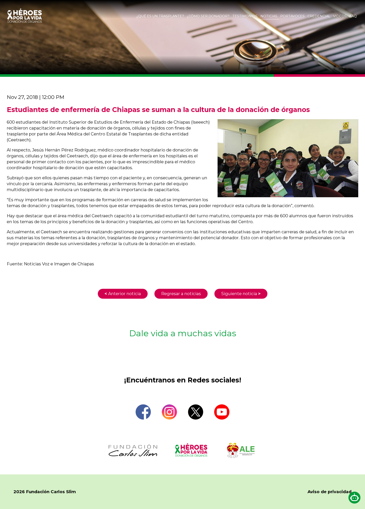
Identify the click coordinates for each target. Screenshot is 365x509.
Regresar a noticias (181, 293)
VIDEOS (340, 16)
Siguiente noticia (241, 293)
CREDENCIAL (319, 16)
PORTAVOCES (292, 16)
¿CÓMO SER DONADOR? (208, 16)
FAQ (353, 16)
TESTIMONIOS (244, 16)
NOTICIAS (268, 16)
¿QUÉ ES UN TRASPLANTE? (160, 16)
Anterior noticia (123, 293)
